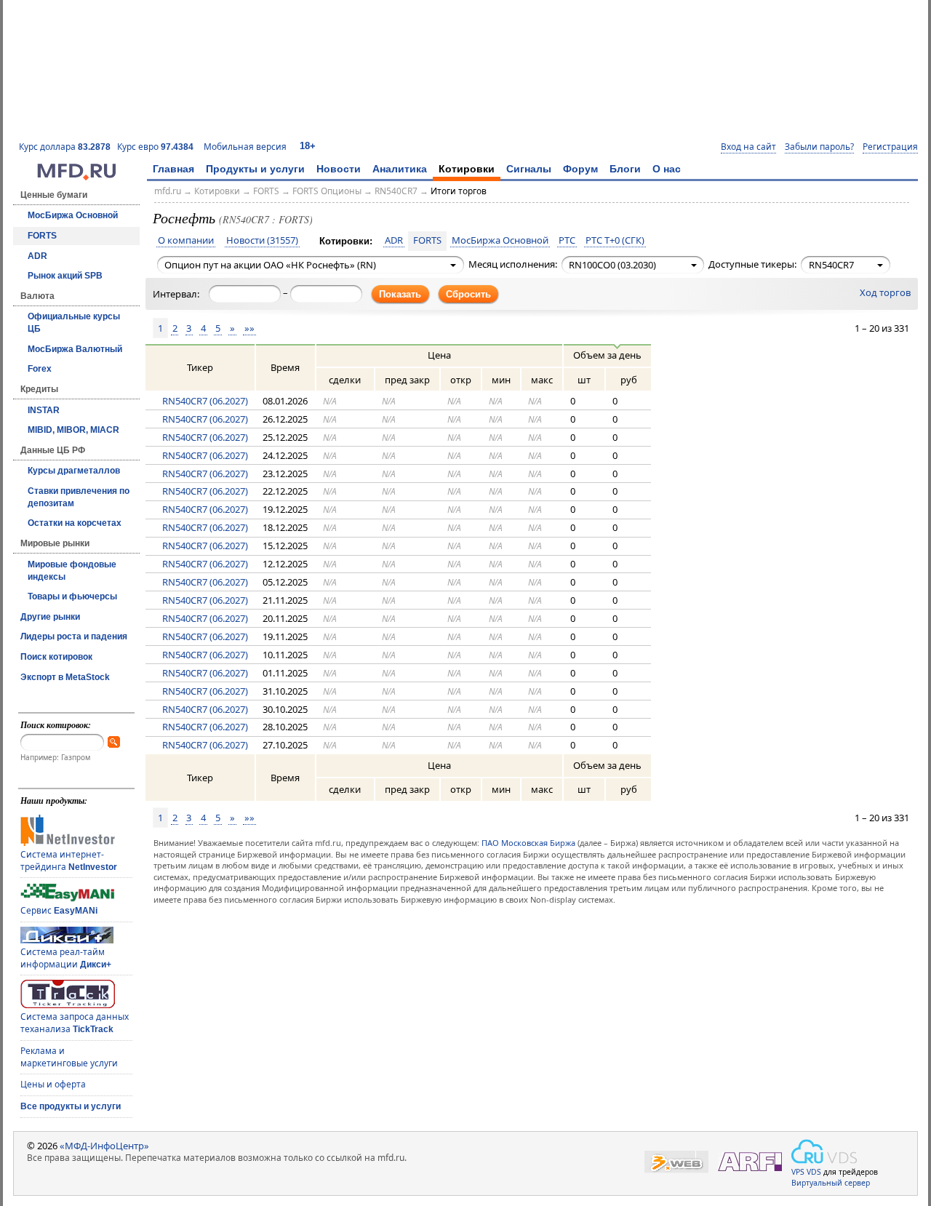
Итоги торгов (459, 191)
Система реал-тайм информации (65, 958)
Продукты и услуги (255, 169)
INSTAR (44, 410)
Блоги (625, 169)
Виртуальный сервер (830, 1183)
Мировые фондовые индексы (72, 570)
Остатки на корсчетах (74, 523)
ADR (37, 256)
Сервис (58, 910)
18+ (308, 145)
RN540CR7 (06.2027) (205, 400)
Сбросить (468, 294)
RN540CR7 (396, 191)
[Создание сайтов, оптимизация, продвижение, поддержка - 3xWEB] (676, 1162)
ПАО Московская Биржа (528, 842)
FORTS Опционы (326, 191)
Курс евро (155, 146)
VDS (814, 1172)
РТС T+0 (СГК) (615, 241)
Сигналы (528, 169)
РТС (567, 241)
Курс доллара (65, 146)
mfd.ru (167, 191)
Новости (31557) (262, 241)
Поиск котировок (56, 657)
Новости (338, 169)
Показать (400, 294)
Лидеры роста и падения (73, 636)
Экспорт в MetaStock (65, 677)
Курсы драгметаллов (74, 471)
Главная (173, 169)
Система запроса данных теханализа (74, 1022)
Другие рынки (50, 617)
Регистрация (890, 147)
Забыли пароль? (819, 147)
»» (249, 328)
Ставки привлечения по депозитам (78, 497)
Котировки (467, 169)
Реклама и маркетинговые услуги (69, 1057)
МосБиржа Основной (73, 215)
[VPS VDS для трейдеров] (824, 1151)
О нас (666, 169)
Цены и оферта (53, 1084)
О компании (186, 241)
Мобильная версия (245, 146)
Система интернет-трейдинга (68, 860)
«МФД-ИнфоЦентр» (104, 1145)
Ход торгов (885, 293)
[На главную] (76, 176)
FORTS (42, 236)
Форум (580, 169)
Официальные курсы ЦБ (74, 322)
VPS (797, 1172)
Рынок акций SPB (65, 276)
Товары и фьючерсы (72, 596)
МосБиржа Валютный (75, 349)
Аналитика (399, 169)
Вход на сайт (748, 147)
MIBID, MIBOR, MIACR (73, 430)
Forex (40, 369)
